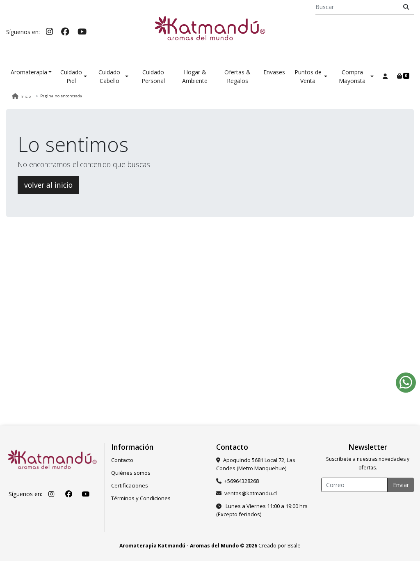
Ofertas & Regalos (237, 76)
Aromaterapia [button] (29, 72)
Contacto (122, 460)
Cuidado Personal (153, 76)
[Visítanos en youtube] (85, 494)
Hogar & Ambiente (195, 76)
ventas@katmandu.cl (250, 493)
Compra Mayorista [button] (352, 76)
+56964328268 (241, 481)
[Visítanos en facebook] (68, 494)
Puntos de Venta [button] (308, 76)
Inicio (26, 96)
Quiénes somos (131, 472)
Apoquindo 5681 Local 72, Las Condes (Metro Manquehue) (255, 464)
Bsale (294, 545)
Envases (274, 72)
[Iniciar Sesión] (385, 76)
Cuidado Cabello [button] (109, 76)
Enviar (401, 485)
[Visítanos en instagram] (52, 494)
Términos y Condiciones (141, 498)
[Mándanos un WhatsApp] (406, 382)
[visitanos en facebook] (65, 31)
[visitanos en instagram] (49, 31)
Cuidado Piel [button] (71, 76)
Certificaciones (129, 485)
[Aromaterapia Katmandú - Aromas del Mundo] (210, 31)
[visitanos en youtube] (82, 31)
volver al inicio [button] (48, 185)
